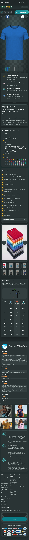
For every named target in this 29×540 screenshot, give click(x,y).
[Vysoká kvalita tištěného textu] (2, 7)
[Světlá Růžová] (21, 165)
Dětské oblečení (22, 482)
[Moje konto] (19, 2)
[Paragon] (13, 165)
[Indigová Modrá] (19, 159)
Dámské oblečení (23, 477)
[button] (24, 7)
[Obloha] (17, 165)
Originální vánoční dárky (14, 492)
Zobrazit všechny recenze (8, 401)
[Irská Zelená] (21, 159)
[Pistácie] (15, 165)
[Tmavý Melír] (21, 161)
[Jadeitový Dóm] (25, 163)
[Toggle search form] (16, 2)
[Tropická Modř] (11, 165)
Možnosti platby (4, 483)
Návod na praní (4, 492)
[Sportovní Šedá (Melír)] (15, 161)
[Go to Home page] (5, 2)
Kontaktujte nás (4, 504)
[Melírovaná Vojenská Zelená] (9, 163)
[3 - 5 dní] (11, 7)
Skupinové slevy (4, 487)
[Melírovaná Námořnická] (25, 161)
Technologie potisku (4, 490)
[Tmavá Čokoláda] (15, 159)
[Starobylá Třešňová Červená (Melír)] (8, 163)
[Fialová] (23, 161)
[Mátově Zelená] (17, 163)
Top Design (21, 486)
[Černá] (6, 159)
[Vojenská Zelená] (6, 161)
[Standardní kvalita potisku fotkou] (7, 7)
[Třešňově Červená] (11, 159)
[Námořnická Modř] (8, 161)
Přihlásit (14, 519)
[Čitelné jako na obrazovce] (9, 7)
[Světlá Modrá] (25, 159)
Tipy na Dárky (13, 494)
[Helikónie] (13, 163)
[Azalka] (19, 163)
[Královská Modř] (13, 161)
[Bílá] (19, 161)
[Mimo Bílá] (23, 165)
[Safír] (15, 163)
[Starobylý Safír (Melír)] (11, 163)
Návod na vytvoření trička (13, 480)
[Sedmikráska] (13, 159)
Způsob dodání (4, 485)
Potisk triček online (14, 485)
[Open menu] (27, 2)
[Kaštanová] (8, 165)
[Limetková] (6, 165)
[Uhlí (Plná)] (9, 159)
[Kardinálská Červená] (8, 159)
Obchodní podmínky (3, 495)
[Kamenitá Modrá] (19, 165)
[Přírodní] (9, 165)
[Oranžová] (9, 161)
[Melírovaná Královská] (6, 163)
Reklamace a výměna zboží (4, 502)
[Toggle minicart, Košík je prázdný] (23, 2)
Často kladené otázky (4, 478)
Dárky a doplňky (22, 484)
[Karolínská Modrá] (21, 163)
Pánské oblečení (22, 479)
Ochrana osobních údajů (5, 499)
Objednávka (4, 481)
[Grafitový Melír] (23, 163)
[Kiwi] (23, 159)
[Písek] (17, 161)
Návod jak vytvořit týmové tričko (14, 483)
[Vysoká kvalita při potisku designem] (4, 7)
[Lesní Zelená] (17, 159)
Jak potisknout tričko (13, 488)
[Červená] (11, 161)
